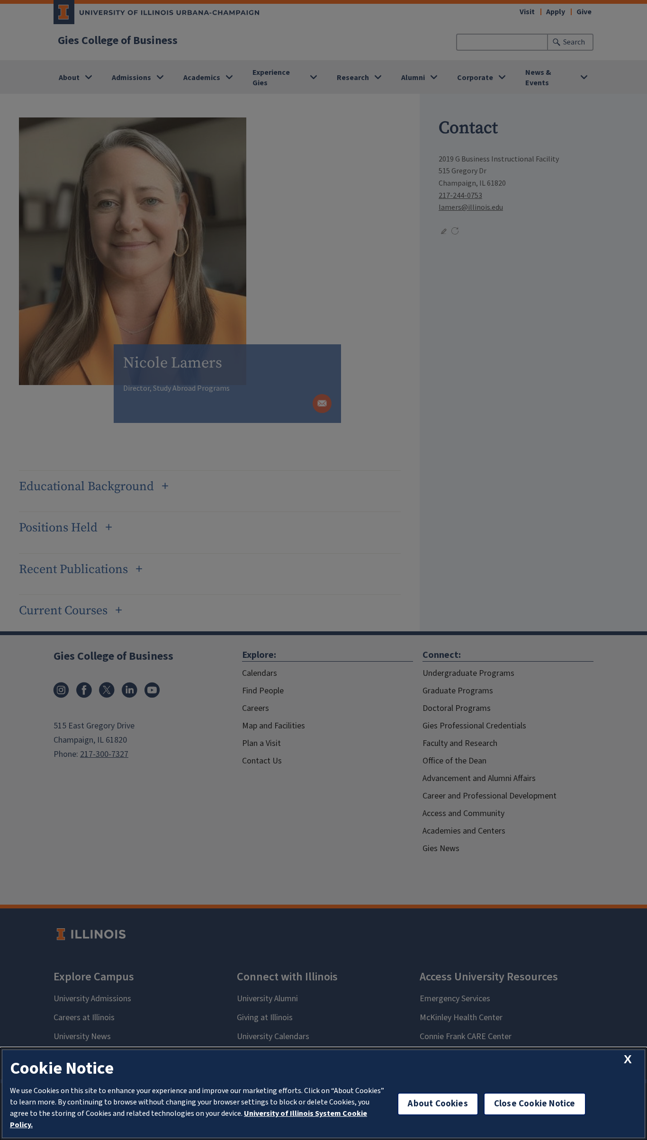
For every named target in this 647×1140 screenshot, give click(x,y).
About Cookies (437, 1103)
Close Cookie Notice (534, 1103)
